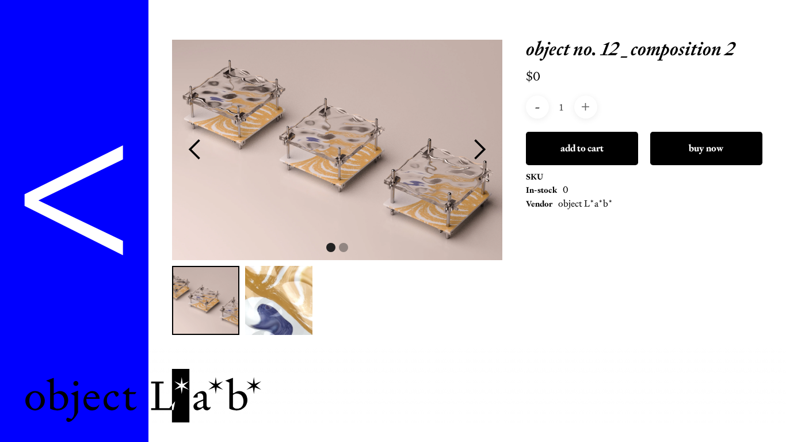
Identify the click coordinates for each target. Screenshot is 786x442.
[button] (195, 150)
